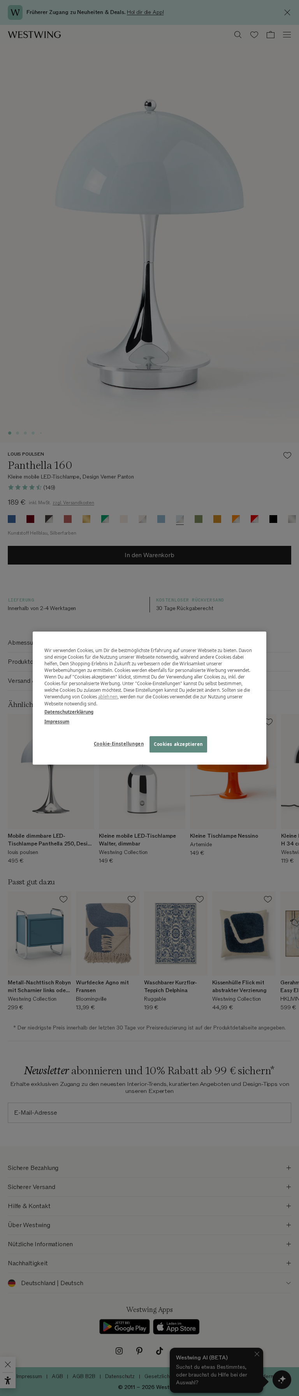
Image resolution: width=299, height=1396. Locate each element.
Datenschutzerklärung (68, 712)
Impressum (56, 721)
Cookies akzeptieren (178, 744)
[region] (149, 698)
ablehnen (108, 697)
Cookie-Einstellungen (119, 744)
